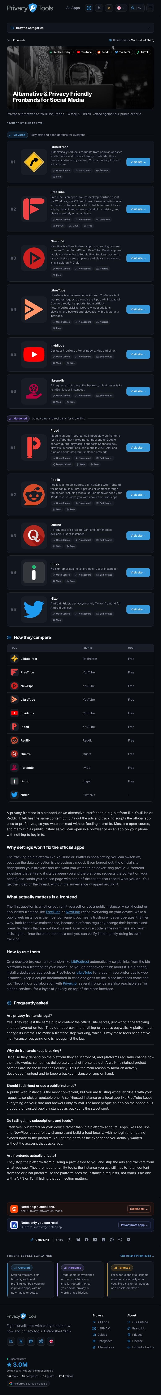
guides (48, 1376)
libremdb (57, 380)
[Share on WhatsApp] (120, 1240)
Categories (104, 1341)
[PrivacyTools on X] (99, 8)
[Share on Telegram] (128, 1240)
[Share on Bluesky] (78, 1240)
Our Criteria (140, 1322)
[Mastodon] (31, 1341)
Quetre (56, 525)
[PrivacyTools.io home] (30, 8)
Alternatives (105, 1347)
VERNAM (103, 1328)
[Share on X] (70, 1240)
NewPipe (57, 241)
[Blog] (11, 1341)
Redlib (55, 480)
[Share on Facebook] (86, 1240)
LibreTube (58, 290)
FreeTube (58, 192)
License (137, 1341)
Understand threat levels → (137, 1255)
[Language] (121, 8)
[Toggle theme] (109, 8)
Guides (102, 1334)
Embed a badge (143, 1347)
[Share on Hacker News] (103, 1240)
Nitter (55, 598)
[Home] (8, 40)
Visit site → (138, 162)
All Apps (73, 8)
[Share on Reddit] (112, 1240)
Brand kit (138, 1328)
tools (12, 1376)
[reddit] (41, 1341)
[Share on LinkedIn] (95, 1240)
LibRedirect (59, 147)
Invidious (57, 345)
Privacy (137, 1334)
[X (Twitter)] (21, 1341)
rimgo (55, 564)
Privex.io (70, 983)
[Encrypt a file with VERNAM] (89, 8)
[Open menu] (150, 8)
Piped (55, 430)
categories (30, 1376)
